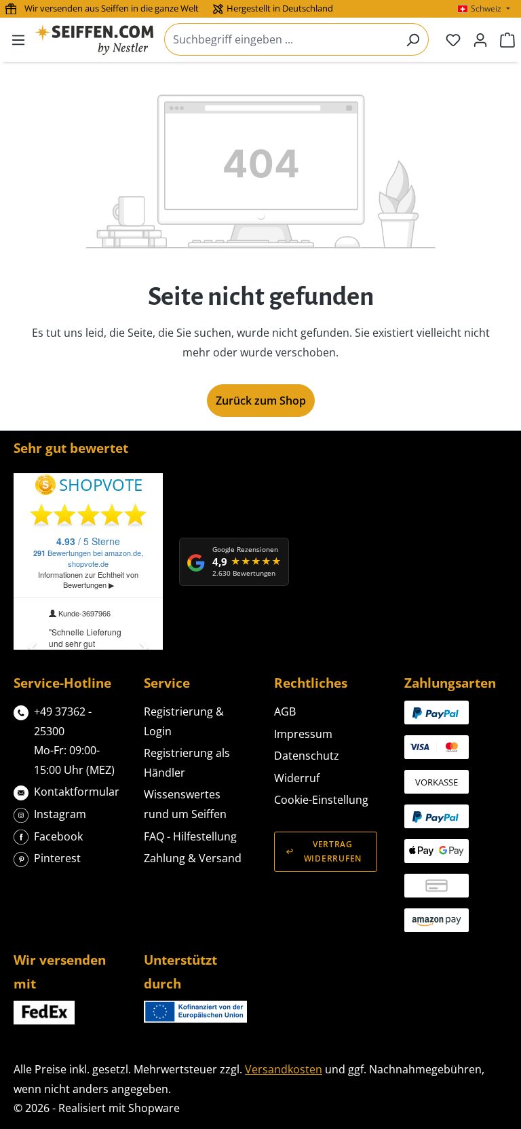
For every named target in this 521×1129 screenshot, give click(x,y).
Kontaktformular (76, 791)
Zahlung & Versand (193, 858)
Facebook (58, 836)
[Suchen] (413, 39)
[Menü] (18, 39)
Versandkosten (283, 1069)
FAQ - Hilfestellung (190, 836)
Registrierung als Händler (187, 762)
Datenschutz (306, 755)
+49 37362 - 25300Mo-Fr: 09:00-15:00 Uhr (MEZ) (74, 740)
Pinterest (57, 858)
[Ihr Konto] (480, 39)
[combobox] (281, 39)
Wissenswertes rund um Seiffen (185, 804)
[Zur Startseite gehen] (94, 40)
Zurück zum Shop (261, 400)
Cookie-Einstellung (321, 799)
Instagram (60, 814)
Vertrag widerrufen (333, 851)
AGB (285, 711)
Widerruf (297, 778)
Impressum (303, 733)
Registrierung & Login (184, 721)
